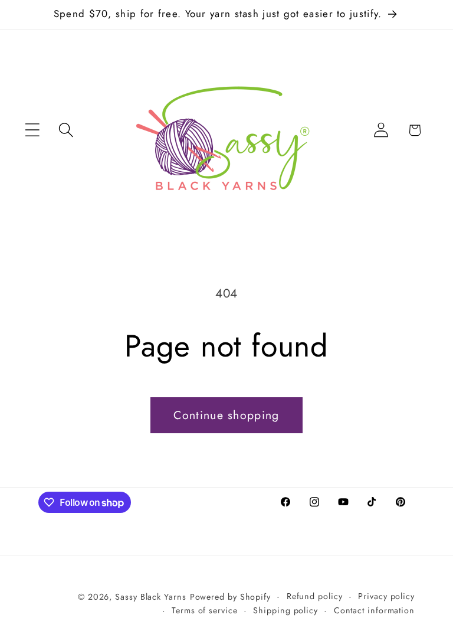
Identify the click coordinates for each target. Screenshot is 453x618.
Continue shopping (226, 415)
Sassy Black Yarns (150, 597)
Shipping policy (285, 610)
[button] (32, 130)
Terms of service (205, 610)
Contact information (374, 610)
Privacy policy (386, 596)
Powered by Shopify (230, 597)
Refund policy (315, 596)
